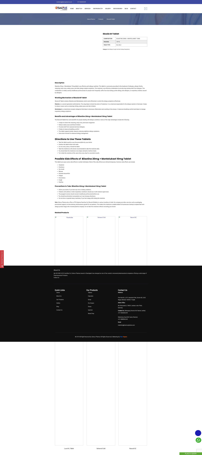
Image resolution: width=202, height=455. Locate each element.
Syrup (89, 299)
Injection (90, 310)
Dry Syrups (91, 303)
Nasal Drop (91, 313)
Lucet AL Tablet (69, 448)
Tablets (90, 292)
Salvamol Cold (101, 448)
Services (87, 8)
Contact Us (59, 310)
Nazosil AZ (132, 448)
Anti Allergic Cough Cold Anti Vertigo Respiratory (118, 49)
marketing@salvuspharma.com (64, 2)
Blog (126, 8)
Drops (89, 306)
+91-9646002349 (81, 2)
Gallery (107, 8)
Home (72, 8)
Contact (133, 8)
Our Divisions (117, 8)
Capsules (90, 296)
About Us (79, 8)
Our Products (97, 8)
